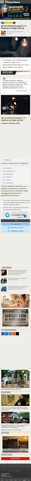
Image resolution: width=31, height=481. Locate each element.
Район (2, 22)
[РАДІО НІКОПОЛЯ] (15, 317)
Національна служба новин (14, 429)
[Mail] (17, 333)
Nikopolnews (18, 67)
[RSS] (13, 333)
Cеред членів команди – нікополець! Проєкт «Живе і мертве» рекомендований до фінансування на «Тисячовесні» (18, 288)
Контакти (27, 469)
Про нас (12, 471)
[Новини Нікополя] (12, 1)
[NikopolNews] (15, 215)
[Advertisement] (15, 142)
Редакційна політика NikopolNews (9, 469)
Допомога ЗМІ (21, 469)
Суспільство (10, 22)
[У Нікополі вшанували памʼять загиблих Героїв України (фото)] (4, 280)
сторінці (6, 193)
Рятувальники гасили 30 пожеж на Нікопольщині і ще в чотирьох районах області (16, 202)
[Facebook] (3, 333)
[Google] (10, 333)
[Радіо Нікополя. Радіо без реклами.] (15, 301)
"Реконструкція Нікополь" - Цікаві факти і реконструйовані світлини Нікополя (12, 389)
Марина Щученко (13, 31)
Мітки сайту (18, 471)
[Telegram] (6, 333)
